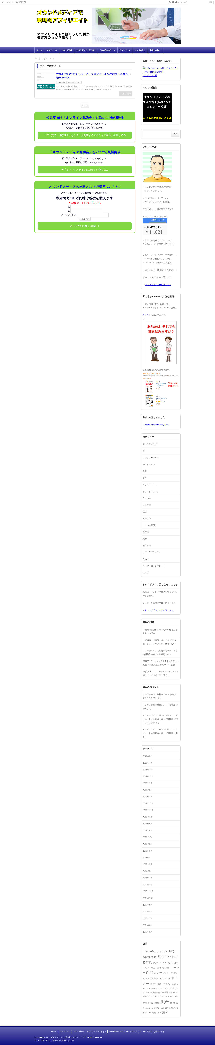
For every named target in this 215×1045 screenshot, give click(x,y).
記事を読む (126, 94)
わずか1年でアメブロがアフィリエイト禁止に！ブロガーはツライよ (161, 673)
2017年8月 (148, 911)
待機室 (157, 1003)
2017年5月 (148, 932)
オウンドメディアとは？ (86, 50)
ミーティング (164, 988)
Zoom (145, 559)
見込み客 (172, 1008)
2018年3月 (148, 864)
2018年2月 (148, 871)
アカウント (167, 962)
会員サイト (173, 992)
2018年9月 (148, 824)
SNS (145, 471)
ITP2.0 (164, 952)
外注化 (146, 532)
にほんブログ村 (150, 75)
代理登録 (165, 992)
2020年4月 (148, 763)
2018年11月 (148, 810)
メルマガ (147, 505)
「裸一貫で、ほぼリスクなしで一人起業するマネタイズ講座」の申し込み (85, 135)
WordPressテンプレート (154, 566)
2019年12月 (148, 769)
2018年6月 (148, 844)
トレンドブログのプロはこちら (159, 610)
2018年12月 (148, 803)
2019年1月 (148, 797)
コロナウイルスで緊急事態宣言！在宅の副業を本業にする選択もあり (160, 652)
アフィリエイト (150, 485)
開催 (159, 1013)
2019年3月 (148, 783)
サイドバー (154, 978)
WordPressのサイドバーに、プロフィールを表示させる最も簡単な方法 (92, 75)
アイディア (157, 963)
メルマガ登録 (67, 50)
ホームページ (152, 989)
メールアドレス (69, 214)
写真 (167, 996)
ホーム (39, 50)
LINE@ (145, 572)
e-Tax (152, 951)
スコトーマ (164, 978)
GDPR (159, 952)
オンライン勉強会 (163, 968)
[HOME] (173, 2)
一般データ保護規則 (153, 992)
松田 (145, 708)
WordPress (149, 957)
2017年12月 (148, 884)
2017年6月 (148, 925)
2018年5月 (148, 851)
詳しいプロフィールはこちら (158, 284)
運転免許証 (153, 1013)
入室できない (147, 996)
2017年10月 (148, 898)
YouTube (147, 498)
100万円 (145, 952)
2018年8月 (148, 830)
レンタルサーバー (151, 458)
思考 (145, 539)
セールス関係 (149, 525)
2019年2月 (148, 790)
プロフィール (52, 50)
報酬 (151, 1003)
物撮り (147, 1008)
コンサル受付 (140, 50)
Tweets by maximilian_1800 (156, 425)
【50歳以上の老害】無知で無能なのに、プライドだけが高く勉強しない (159, 642)
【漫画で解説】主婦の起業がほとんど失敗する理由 (160, 631)
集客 (145, 478)
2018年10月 (148, 817)
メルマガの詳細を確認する (85, 225)
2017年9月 (148, 905)
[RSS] (170, 2)
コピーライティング (152, 552)
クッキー (166, 973)
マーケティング (150, 444)
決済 (145, 512)
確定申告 (147, 545)
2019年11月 (148, 776)
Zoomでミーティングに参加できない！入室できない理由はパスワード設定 (161, 663)
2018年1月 (148, 878)
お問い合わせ (155, 50)
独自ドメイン (149, 464)
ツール (146, 451)
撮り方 (172, 1003)
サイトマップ (182, 2)
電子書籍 (147, 518)
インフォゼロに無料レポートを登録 (159, 694)
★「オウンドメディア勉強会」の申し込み (85, 169)
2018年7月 (148, 837)
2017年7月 (148, 918)
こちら (146, 315)
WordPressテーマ (107, 50)
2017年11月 (148, 891)
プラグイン (166, 984)
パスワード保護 (155, 984)
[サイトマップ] (176, 2)
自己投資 (164, 1008)
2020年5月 (148, 756)
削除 (171, 996)
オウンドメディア (74, 82)
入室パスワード (159, 996)
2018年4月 (148, 857)
